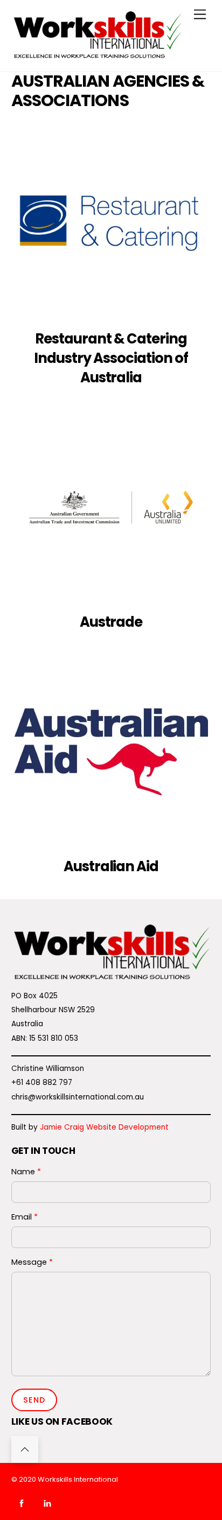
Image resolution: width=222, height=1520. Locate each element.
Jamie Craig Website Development (104, 1127)
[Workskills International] (97, 57)
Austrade (111, 622)
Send (34, 1400)
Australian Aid (111, 866)
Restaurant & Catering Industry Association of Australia (111, 358)
